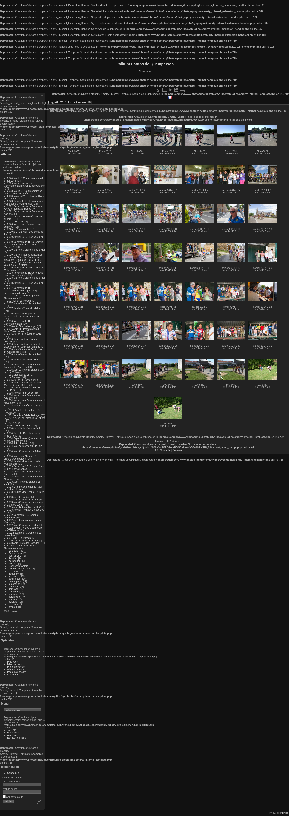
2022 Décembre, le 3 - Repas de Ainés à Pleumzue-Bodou (23, 207)
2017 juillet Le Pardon (19, 300)
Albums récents (15, 669)
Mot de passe (10, 789)
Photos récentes (16, 666)
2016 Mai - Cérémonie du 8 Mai (24, 354)
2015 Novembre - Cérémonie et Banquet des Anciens (22, 365)
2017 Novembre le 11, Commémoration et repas (17, 289)
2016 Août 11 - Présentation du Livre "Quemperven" (22, 330)
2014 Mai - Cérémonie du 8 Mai (24, 451)
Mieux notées (14, 664)
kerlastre (13, 591)
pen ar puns (15, 581)
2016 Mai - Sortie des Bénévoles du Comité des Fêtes (23, 350)
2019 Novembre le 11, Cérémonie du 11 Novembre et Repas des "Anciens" (23, 244)
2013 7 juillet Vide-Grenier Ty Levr (25, 492)
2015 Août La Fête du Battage (23, 369)
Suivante (165, 450)
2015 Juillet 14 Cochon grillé (22, 380)
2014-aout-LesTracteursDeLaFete (27, 418)
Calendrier (13, 674)
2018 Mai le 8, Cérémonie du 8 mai (26, 277)
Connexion (13, 773)
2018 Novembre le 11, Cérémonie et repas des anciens (23, 273)
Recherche (13, 732)
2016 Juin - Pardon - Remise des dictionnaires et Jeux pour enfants (23, 345)
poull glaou (15, 578)
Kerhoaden (15, 561)
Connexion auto (14, 797)
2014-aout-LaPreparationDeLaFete (18, 424)
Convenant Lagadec (19, 568)
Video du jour (16, 489)
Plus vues (12, 661)
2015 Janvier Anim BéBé (20, 392)
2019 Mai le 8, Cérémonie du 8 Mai (26, 249)
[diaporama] (170, 89)
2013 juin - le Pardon (18, 497)
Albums (6, 154)
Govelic (13, 563)
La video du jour (17, 293)
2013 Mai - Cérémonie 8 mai (22, 499)
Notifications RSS (16, 737)
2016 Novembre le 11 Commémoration (17, 322)
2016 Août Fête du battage (21, 326)
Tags (9, 730)
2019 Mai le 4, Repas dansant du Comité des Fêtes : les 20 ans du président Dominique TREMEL (23, 257)
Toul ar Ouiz (15, 555)
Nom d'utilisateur (12, 781)
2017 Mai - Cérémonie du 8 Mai (24, 303)
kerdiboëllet (15, 596)
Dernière (177, 450)
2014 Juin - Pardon (17, 443)
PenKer (13, 558)
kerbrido (13, 599)
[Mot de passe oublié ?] (38, 802)
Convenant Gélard (18, 566)
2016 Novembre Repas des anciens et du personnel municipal (22, 314)
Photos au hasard (16, 672)
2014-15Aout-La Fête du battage (24, 405)
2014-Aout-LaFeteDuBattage (24, 415)
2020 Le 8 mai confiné (19, 229)
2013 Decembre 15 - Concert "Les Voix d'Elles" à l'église (24, 467)
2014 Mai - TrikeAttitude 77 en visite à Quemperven (21, 457)
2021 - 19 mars (15, 221)
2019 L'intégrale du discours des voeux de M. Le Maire (23, 263)
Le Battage (14, 377)
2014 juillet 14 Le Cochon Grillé (24, 428)
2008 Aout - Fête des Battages (23, 543)
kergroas (13, 594)
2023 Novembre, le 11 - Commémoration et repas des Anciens (24, 184)
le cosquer (14, 584)
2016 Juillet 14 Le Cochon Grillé (24, 334)
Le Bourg (13, 550)
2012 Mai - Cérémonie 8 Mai (22, 525)
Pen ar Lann (15, 553)
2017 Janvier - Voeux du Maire (23, 308)
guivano (13, 601)
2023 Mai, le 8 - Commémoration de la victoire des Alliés (23, 192)
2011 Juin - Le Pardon (19, 538)
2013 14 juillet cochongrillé (22, 487)
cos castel (14, 571)
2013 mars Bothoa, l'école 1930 (24, 507)
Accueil (53, 102)
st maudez (14, 576)
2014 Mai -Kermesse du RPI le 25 (25, 446)
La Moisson (15, 372)
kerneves (13, 589)
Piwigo (285, 813)
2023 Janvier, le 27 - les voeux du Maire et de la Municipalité (23, 202)
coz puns (13, 604)
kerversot (13, 586)
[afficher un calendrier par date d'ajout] (176, 89)
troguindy (14, 573)
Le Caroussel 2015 (19, 375)
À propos (12, 735)
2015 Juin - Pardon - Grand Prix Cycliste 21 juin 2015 (22, 383)
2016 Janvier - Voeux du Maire (23, 359)
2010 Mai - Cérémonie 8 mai (22, 540)
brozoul (13, 607)
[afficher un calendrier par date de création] (182, 89)
